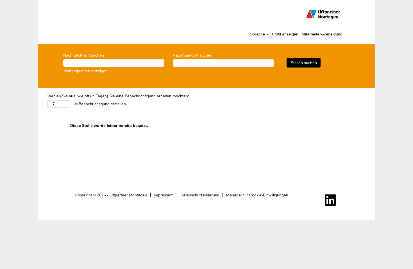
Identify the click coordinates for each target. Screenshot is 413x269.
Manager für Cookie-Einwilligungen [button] (257, 195)
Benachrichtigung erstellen (102, 104)
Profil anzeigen (285, 34)
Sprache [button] (258, 34)
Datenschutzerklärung (199, 195)
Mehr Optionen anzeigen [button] (85, 71)
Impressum (164, 195)
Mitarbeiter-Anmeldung (322, 34)
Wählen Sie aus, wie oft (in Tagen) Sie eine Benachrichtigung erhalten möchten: (118, 96)
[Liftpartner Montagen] (206, 14)
